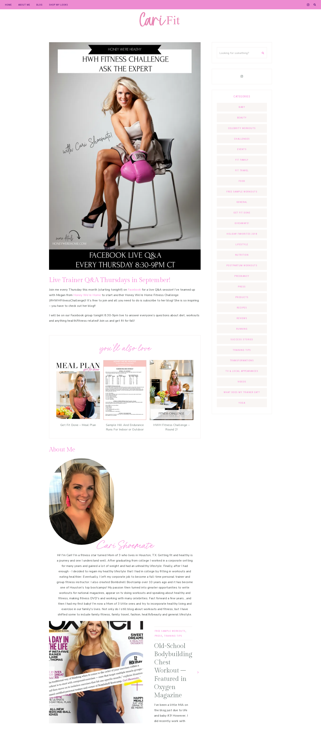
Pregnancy (241, 276)
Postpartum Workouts (241, 265)
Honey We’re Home (87, 295)
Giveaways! (242, 223)
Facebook (134, 290)
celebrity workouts (242, 128)
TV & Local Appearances (242, 371)
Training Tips (173, 635)
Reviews (242, 318)
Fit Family (241, 159)
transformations (242, 360)
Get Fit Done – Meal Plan (78, 425)
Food (242, 181)
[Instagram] (242, 76)
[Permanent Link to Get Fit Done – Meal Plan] (78, 419)
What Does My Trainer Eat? (242, 392)
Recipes (242, 307)
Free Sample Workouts (170, 631)
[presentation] (52, 672)
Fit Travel (242, 170)
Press (159, 635)
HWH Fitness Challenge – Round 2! (171, 427)
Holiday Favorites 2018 (242, 233)
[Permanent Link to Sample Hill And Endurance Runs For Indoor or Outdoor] (125, 419)
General (241, 202)
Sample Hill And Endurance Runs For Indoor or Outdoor (125, 427)
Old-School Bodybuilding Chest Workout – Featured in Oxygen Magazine (173, 670)
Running (242, 328)
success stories (242, 339)
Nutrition (242, 254)
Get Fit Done (242, 212)
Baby (242, 107)
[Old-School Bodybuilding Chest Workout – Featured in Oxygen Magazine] (96, 672)
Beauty (242, 117)
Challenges (242, 138)
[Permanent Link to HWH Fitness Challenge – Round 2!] (171, 419)
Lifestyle (242, 244)
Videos (242, 381)
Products (242, 297)
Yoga (242, 402)
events (242, 149)
